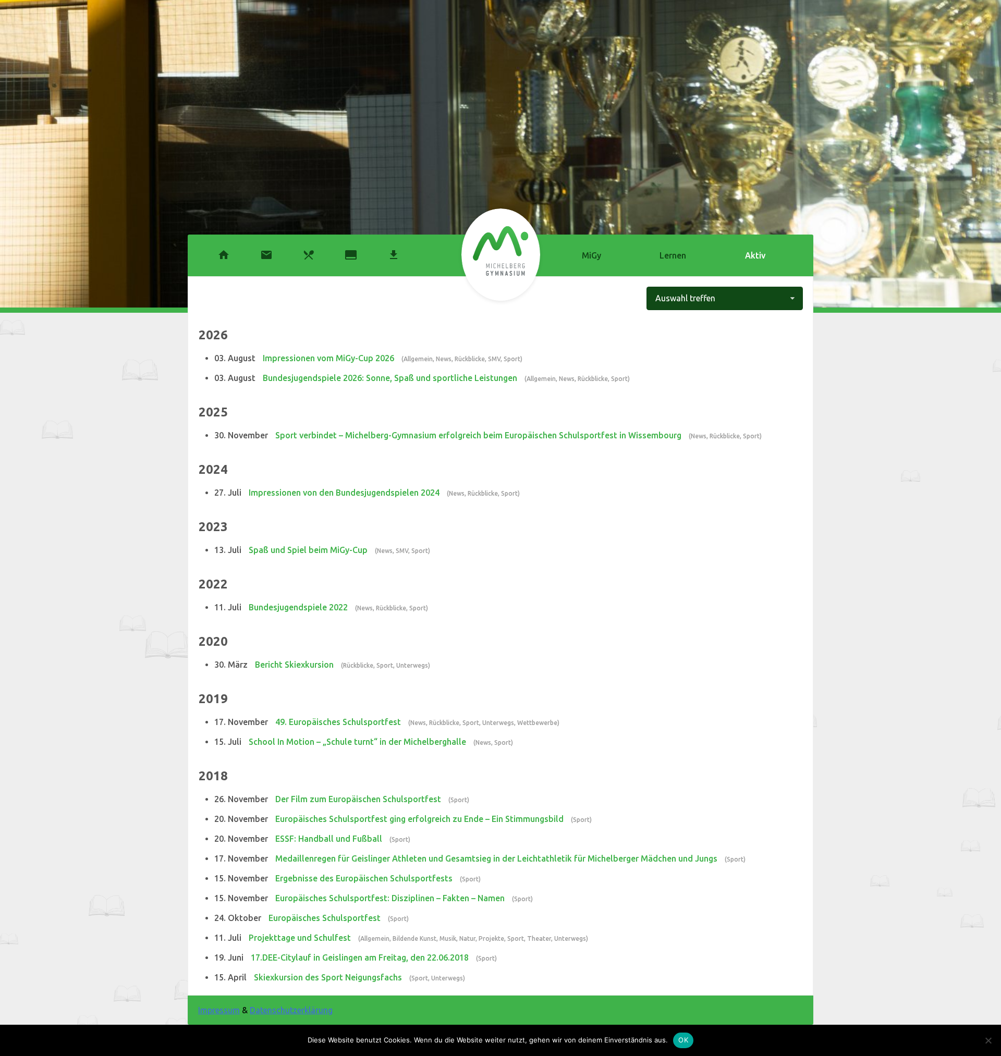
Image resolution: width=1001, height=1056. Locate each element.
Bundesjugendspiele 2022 (298, 607)
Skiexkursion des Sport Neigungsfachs (328, 977)
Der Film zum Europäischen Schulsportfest (358, 799)
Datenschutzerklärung (291, 1010)
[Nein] (988, 1040)
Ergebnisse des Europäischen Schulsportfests (364, 878)
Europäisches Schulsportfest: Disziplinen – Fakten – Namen (390, 898)
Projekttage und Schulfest (300, 937)
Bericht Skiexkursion (294, 664)
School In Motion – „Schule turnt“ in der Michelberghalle (357, 741)
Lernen (673, 255)
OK (683, 1040)
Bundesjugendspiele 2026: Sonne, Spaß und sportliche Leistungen (390, 378)
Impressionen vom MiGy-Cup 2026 (328, 358)
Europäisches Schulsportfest (324, 918)
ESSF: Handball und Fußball (328, 838)
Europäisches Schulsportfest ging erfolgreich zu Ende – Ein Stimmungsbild (419, 819)
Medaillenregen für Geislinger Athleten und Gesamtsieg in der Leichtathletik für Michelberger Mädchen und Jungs (496, 858)
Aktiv (755, 255)
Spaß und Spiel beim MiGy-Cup (308, 550)
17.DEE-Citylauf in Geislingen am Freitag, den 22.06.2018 (360, 957)
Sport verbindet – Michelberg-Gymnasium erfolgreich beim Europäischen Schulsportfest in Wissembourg (478, 435)
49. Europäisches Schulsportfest (338, 722)
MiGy (591, 255)
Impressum (219, 1010)
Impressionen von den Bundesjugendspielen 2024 (344, 492)
